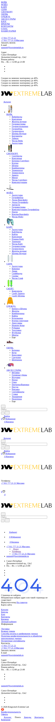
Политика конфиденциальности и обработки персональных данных (21, 637)
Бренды (4, 612)
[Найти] (7, 412)
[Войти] (2, 489)
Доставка (5, 629)
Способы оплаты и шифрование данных (19, 633)
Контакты (5, 617)
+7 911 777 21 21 (8, 38)
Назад (16, 549)
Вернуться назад (8, 602)
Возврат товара (8, 631)
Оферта (4, 714)
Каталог (4, 609)
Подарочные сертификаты (13, 641)
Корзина (5, 619)
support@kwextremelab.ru (12, 47)
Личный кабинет (9, 621)
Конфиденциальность (11, 712)
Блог (3, 614)
